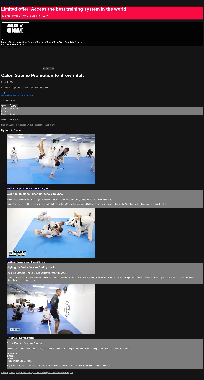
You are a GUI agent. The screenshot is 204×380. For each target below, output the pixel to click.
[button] (2, 39)
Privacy (30, 372)
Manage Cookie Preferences (54, 372)
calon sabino (6, 95)
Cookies (38, 372)
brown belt (18, 95)
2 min (3, 82)
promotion (28, 95)
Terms (24, 372)
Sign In (20, 45)
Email (15, 105)
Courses (31, 42)
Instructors (22, 42)
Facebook (5, 105)
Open (51, 68)
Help (18, 372)
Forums (5, 42)
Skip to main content (10, 2)
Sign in (78, 42)
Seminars (41, 42)
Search (13, 42)
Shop (56, 42)
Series (49, 42)
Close (46, 68)
